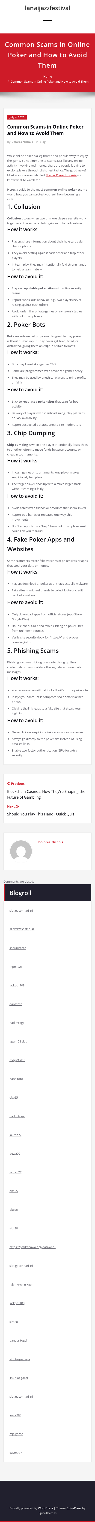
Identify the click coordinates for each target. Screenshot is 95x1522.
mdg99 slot (17, 1060)
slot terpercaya (19, 1359)
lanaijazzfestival (47, 8)
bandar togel (18, 1340)
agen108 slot (18, 1041)
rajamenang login (21, 1284)
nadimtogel (17, 1023)
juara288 (15, 1415)
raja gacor (16, 1434)
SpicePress (74, 1508)
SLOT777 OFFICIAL (22, 929)
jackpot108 (16, 985)
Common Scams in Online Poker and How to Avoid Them (50, 81)
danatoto (15, 1004)
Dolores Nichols (22, 142)
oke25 (13, 1097)
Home (47, 76)
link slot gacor (18, 1378)
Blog (43, 142)
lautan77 (15, 1135)
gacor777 (15, 1452)
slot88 (13, 1228)
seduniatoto (17, 948)
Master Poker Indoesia (61, 175)
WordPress (45, 1508)
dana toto (16, 1079)
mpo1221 (15, 967)
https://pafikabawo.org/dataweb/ (32, 1247)
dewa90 (14, 1153)
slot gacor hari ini (21, 910)
